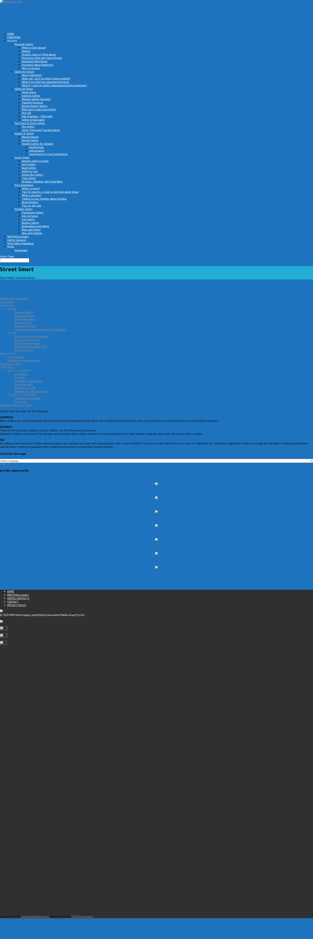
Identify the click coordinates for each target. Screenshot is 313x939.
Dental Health (30, 140)
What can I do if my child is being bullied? (46, 78)
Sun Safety (28, 219)
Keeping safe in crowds (35, 161)
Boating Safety (30, 223)
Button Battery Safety (34, 106)
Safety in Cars (30, 171)
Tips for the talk (31, 205)
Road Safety (29, 168)
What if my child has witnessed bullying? (45, 82)
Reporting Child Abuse (34, 61)
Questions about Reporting (37, 65)
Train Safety (29, 178)
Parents (26, 51)
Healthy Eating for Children (37, 144)
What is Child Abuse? (34, 47)
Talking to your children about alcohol (44, 198)
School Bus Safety (32, 174)
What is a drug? (31, 188)
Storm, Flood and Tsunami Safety (41, 130)
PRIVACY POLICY (16, 605)
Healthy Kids (36, 147)
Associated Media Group (35, 916)
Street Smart (22, 157)
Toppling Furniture (32, 102)
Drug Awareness (24, 185)
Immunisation (37, 150)
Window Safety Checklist (36, 99)
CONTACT (13, 601)
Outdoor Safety (23, 209)
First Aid (26, 113)
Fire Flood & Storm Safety (29, 123)
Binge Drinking (30, 202)
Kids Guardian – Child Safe (37, 116)
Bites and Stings (31, 229)
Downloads (21, 250)
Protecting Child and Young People (42, 58)
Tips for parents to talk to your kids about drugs (50, 192)
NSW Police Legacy (18, 595)
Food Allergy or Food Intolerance (48, 154)
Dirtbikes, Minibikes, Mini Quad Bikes (42, 181)
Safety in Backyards (33, 119)
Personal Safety (23, 44)
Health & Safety (24, 133)
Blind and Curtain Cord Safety (39, 109)
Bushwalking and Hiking (35, 226)
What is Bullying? (32, 75)
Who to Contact (31, 68)
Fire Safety (28, 126)
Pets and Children (32, 233)
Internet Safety (31, 95)
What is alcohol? (31, 195)
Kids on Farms (30, 216)
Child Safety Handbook (20, 243)
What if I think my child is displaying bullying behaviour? (54, 85)
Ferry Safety (29, 164)
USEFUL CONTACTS (18, 598)
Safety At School (24, 71)
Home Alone (29, 92)
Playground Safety (32, 212)
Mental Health (30, 137)
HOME (10, 591)
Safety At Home (23, 89)
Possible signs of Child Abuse (39, 54)
